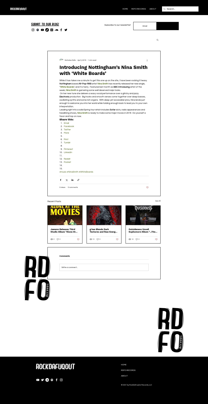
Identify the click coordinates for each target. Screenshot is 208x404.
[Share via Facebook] (60, 180)
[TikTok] (47, 30)
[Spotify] (37, 30)
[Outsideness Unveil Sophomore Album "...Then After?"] (143, 215)
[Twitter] (66, 30)
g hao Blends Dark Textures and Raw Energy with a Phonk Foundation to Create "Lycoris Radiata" (104, 230)
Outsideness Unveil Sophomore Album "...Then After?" (143, 230)
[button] (157, 40)
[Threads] (52, 30)
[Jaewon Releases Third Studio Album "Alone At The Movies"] (65, 215)
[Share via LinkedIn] (72, 180)
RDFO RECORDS (128, 370)
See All (158, 201)
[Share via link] (78, 180)
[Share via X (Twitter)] (66, 180)
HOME (123, 365)
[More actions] (147, 60)
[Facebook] (61, 30)
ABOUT (124, 376)
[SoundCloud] (56, 30)
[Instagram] (33, 30)
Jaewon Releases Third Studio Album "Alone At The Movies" (63, 230)
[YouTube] (42, 30)
